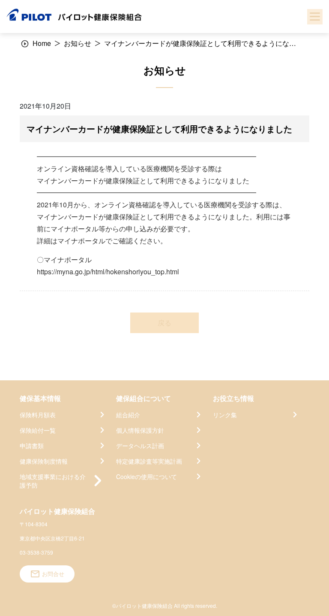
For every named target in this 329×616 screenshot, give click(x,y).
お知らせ (77, 43)
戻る (164, 323)
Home (42, 43)
